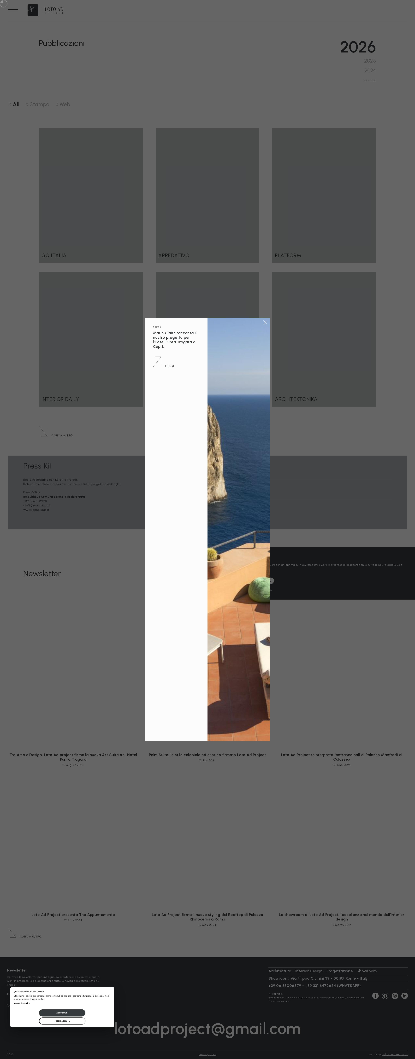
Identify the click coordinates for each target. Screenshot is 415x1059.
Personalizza (61, 1021)
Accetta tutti (62, 1013)
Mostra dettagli (21, 1003)
